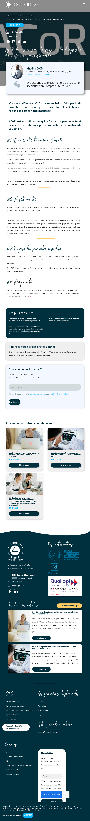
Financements (43, 710)
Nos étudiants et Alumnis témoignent (19, 710)
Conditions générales (38, 394)
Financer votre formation (15, 706)
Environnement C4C (13, 702)
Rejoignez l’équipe (12, 715)
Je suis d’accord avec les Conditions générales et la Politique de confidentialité (51, 784)
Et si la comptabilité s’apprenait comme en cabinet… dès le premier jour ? (63, 320)
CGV (7, 761)
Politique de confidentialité (59, 394)
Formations (42, 706)
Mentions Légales (12, 774)
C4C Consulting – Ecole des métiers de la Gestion (21, 16)
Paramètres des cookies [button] (12, 815)
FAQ (7, 752)
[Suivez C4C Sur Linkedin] (16, 591)
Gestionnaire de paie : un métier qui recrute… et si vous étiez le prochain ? (24, 320)
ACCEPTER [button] (28, 815)
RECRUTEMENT (15, 25)
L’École (40, 702)
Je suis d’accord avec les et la (40, 394)
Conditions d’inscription (14, 757)
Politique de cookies (13, 770)
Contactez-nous (11, 719)
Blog (39, 715)
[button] (8, 41)
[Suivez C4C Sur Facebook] (10, 591)
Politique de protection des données (19, 765)
